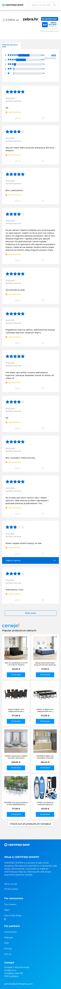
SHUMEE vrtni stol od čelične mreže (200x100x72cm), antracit (16, 803)
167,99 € (45, 808)
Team (7, 910)
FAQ (6, 943)
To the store (16, 675)
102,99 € (16, 669)
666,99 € (15, 762)
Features (8, 937)
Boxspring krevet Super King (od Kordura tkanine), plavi (45, 664)
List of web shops (12, 915)
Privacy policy (11, 889)
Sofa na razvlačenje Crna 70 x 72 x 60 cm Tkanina (16, 664)
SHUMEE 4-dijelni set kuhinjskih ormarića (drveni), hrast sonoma (45, 757)
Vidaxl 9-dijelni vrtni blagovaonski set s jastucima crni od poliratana (16, 710)
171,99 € (45, 669)
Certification (10, 932)
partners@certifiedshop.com (18, 984)
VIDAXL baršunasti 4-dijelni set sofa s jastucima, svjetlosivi (16, 757)
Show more (30, 613)
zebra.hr (30, 19)
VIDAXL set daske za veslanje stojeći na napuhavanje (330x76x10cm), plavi (45, 803)
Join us (7, 954)
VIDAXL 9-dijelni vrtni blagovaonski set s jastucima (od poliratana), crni (45, 710)
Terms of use (10, 884)
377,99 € (16, 715)
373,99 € (45, 715)
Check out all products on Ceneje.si (30, 824)
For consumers (13, 898)
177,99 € (16, 808)
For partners (12, 926)
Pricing (7, 948)
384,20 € (45, 762)
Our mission (10, 904)
